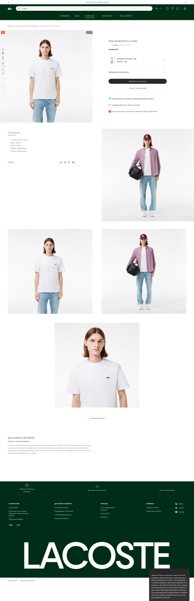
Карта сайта (105, 513)
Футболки (34, 26)
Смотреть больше (97, 418)
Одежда (26, 26)
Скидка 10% (117, 105)
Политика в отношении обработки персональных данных (18, 513)
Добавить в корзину (138, 81)
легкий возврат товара (143, 99)
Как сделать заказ (61, 507)
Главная (11, 26)
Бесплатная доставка (121, 99)
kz (161, 8)
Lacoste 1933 (13, 507)
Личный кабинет (177, 8)
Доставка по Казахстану (97, 490)
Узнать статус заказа (167, 490)
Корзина (184, 8)
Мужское (18, 26)
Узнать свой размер (137, 88)
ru (156, 8)
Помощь (167, 8)
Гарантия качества (153, 511)
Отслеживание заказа (63, 515)
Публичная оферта (16, 519)
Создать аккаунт (152, 507)
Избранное (172, 8)
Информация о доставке (64, 511)
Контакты (104, 517)
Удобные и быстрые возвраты (26, 490)
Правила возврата (62, 518)
